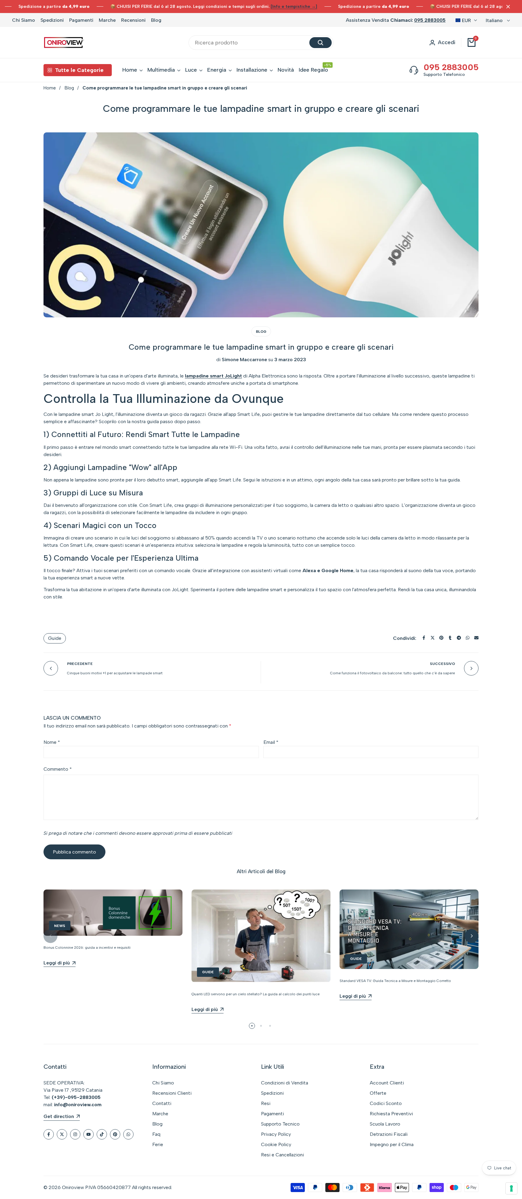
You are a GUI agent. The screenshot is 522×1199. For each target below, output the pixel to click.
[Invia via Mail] (476, 638)
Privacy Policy (276, 1134)
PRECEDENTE (80, 664)
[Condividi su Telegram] (459, 638)
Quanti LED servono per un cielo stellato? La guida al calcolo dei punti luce (256, 994)
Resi (265, 1103)
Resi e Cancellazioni (282, 1155)
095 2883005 (430, 20)
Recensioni (133, 20)
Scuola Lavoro (385, 1124)
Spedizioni (52, 20)
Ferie (157, 1144)
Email (271, 742)
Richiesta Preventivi (391, 1113)
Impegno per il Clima (392, 1144)
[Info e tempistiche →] (294, 6)
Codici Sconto (386, 1103)
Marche (107, 20)
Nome (52, 742)
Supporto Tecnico (280, 1124)
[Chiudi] (507, 7)
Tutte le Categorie (79, 70)
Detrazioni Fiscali (389, 1134)
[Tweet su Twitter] (432, 638)
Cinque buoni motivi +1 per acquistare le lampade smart (115, 673)
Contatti (161, 1103)
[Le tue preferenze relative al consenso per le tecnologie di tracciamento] (511, 1188)
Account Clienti (387, 1083)
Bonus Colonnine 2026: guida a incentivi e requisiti (87, 947)
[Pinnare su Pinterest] (441, 638)
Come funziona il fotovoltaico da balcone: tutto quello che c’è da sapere (392, 673)
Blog (156, 20)
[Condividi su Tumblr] (450, 638)
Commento (58, 769)
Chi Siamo (23, 20)
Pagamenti (81, 20)
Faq (156, 1134)
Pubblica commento (74, 852)
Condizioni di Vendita (284, 1083)
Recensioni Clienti (172, 1093)
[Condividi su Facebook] (424, 638)
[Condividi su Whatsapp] (468, 638)
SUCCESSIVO (442, 664)
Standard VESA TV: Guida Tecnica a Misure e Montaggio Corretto (395, 981)
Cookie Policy (276, 1144)
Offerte (378, 1093)
